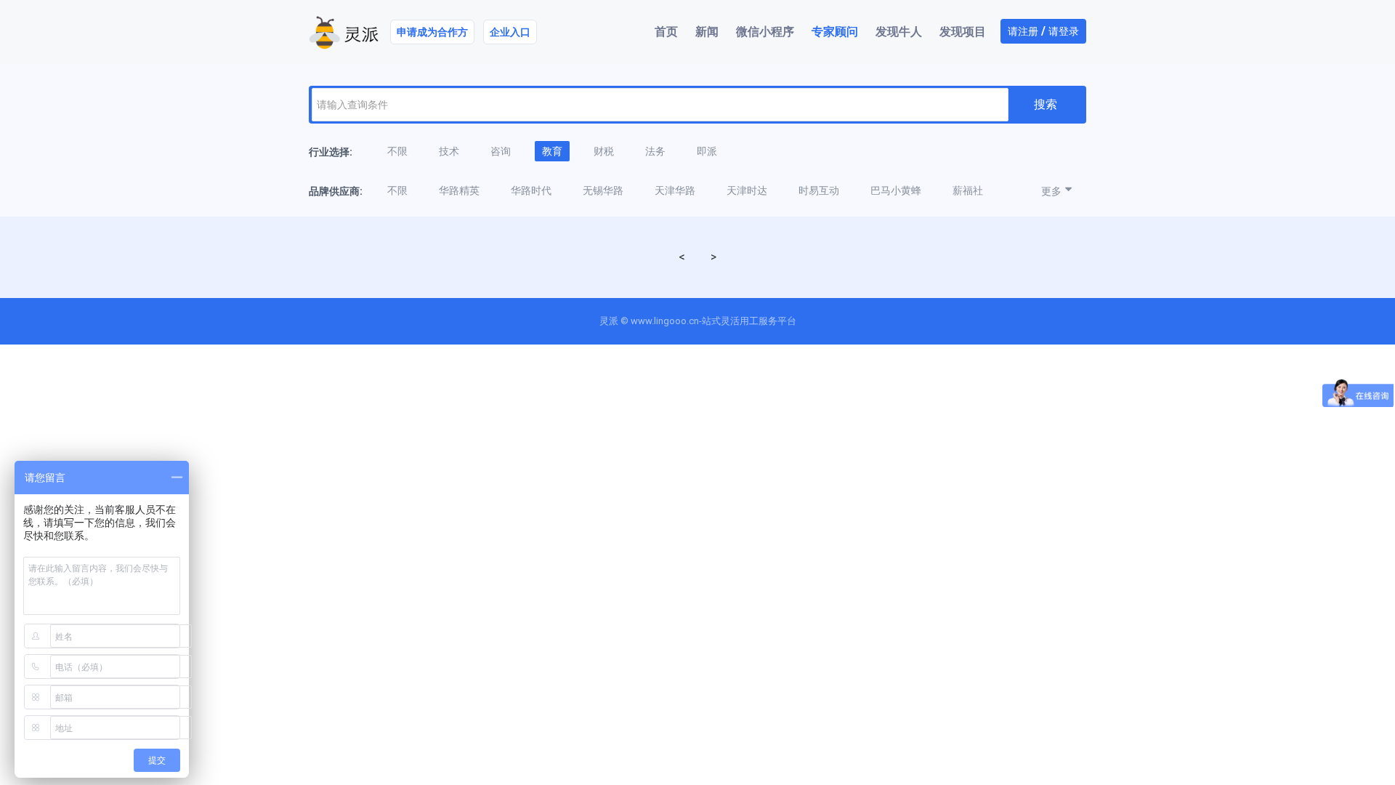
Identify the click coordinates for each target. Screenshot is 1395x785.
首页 (666, 32)
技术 (449, 151)
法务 (655, 151)
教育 (552, 151)
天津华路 (675, 190)
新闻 (707, 32)
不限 (397, 151)
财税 (604, 151)
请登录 (1063, 31)
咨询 (500, 151)
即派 (707, 151)
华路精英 (459, 190)
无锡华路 (603, 190)
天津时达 (747, 190)
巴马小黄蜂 (895, 190)
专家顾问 (835, 32)
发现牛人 (899, 32)
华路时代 (531, 190)
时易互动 (818, 190)
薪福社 (968, 190)
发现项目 (962, 32)
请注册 (1023, 31)
